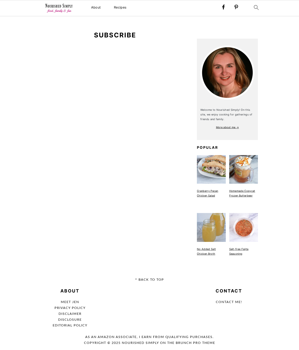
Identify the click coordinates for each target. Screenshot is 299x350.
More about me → (227, 127)
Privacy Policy (70, 308)
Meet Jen (70, 302)
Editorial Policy (70, 325)
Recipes (120, 7)
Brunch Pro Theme (195, 343)
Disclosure (70, 319)
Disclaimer (70, 313)
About (96, 7)
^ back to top (149, 279)
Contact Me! (229, 302)
